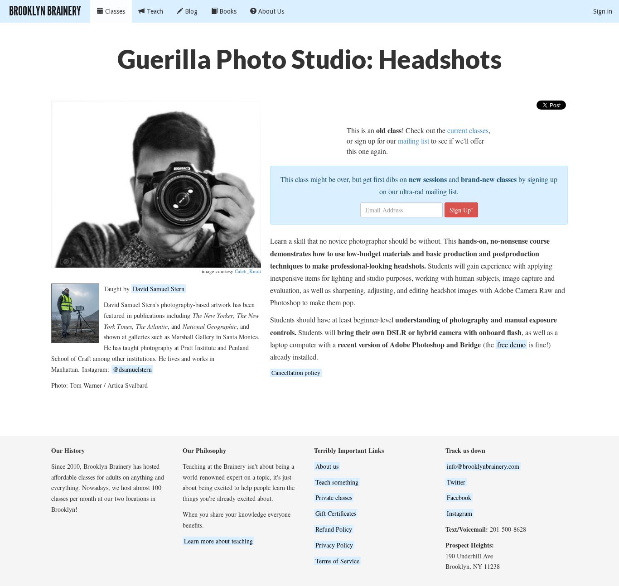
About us (327, 466)
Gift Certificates (335, 513)
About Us (270, 11)
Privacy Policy (334, 545)
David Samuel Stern (158, 288)
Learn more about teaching (218, 541)
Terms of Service (337, 561)
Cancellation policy (295, 373)
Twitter (456, 482)
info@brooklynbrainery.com (483, 466)
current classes (467, 130)
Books (227, 11)
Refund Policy (333, 529)
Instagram (459, 513)
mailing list (413, 140)
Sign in (602, 11)
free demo (511, 344)
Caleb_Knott (248, 271)
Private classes (333, 497)
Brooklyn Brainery (45, 11)
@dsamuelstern (132, 369)
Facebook (459, 497)
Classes (114, 11)
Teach (154, 11)
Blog (190, 11)
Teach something (336, 482)
